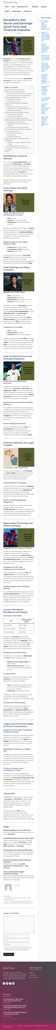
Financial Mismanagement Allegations (18, 118)
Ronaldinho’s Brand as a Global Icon (17, 146)
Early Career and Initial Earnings (15, 91)
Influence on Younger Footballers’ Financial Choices (19, 143)
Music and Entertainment (15, 110)
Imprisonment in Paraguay (15, 116)
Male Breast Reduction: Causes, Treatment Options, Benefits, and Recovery (45, 79)
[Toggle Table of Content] (31, 87)
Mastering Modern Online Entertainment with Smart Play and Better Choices (45, 108)
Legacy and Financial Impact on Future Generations (17, 139)
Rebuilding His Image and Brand (16, 122)
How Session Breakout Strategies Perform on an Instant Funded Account (45, 90)
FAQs (7, 151)
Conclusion (8, 149)
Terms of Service (28, 1026)
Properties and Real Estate (15, 133)
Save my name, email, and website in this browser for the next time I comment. (18, 949)
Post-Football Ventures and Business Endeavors (16, 104)
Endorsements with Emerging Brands (18, 127)
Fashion (43, 7)
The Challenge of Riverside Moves (45, 99)
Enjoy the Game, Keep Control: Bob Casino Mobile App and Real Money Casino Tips (45, 36)
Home (7, 7)
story (27, 801)
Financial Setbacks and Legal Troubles (17, 112)
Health (7, 11)
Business (35, 7)
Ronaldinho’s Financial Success (14, 89)
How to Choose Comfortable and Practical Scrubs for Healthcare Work (45, 48)
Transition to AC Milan (14, 101)
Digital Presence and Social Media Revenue (19, 108)
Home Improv (16, 11)
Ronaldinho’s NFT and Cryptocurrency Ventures (18, 124)
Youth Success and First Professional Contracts (20, 93)
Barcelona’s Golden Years (14, 99)
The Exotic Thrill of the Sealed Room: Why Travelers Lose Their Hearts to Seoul (45, 67)
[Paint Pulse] (10, 2)
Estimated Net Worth (13, 131)
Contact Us (27, 11)
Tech (13, 7)
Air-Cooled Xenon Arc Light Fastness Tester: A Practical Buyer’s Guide (45, 25)
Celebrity (7, 896)
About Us (20, 1026)
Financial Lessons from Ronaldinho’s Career (19, 147)
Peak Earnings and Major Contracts (16, 97)
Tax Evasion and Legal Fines (15, 114)
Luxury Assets (11, 135)
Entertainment (22, 7)
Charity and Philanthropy (14, 136)
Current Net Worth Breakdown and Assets (18, 129)
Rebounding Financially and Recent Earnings (19, 120)
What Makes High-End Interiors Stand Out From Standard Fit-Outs (45, 121)
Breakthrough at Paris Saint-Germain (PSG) (19, 95)
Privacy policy (37, 1026)
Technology (32, 975)
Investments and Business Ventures (17, 107)
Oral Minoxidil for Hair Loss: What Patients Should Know (45, 58)
